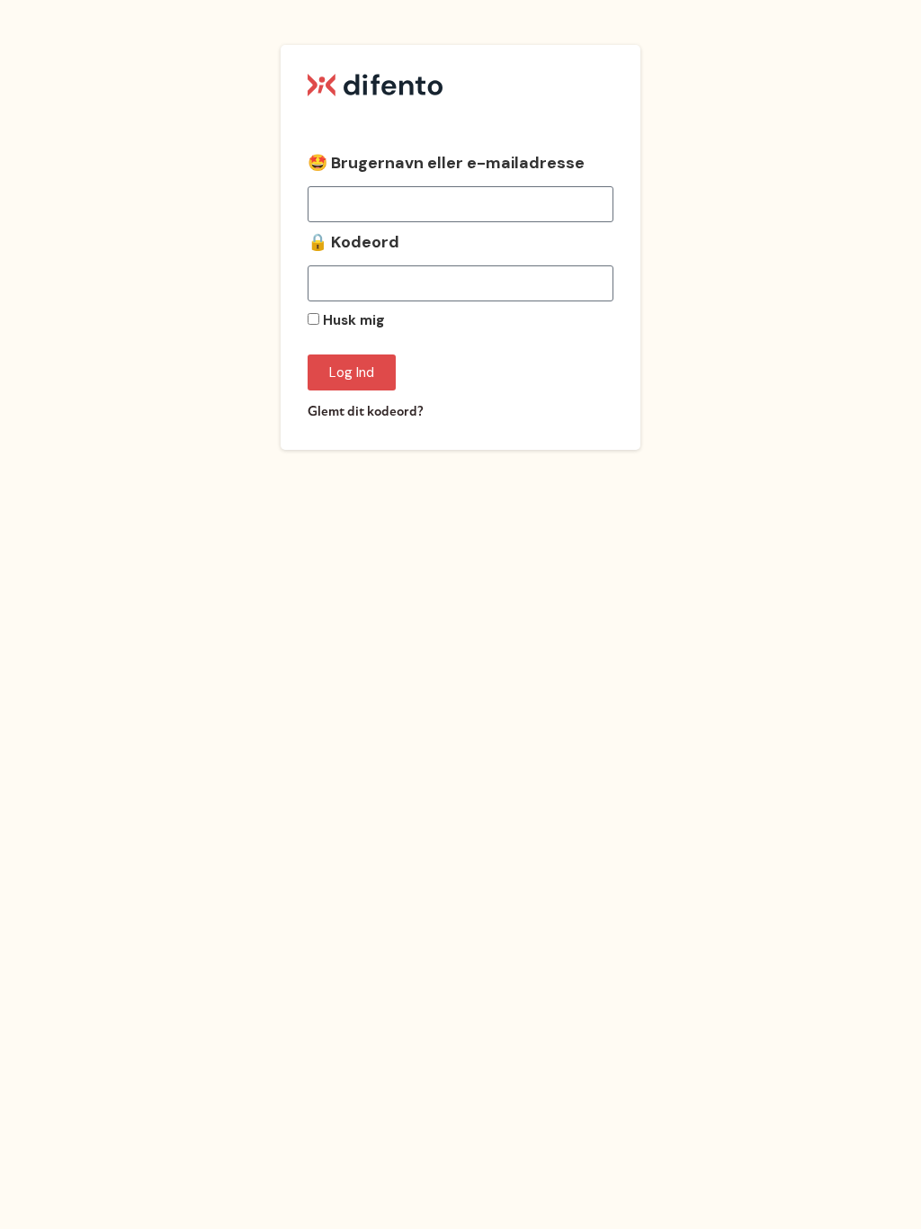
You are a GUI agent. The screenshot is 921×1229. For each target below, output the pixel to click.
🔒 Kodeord (353, 243)
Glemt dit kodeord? (366, 411)
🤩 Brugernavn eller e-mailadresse (446, 164)
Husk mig (352, 321)
